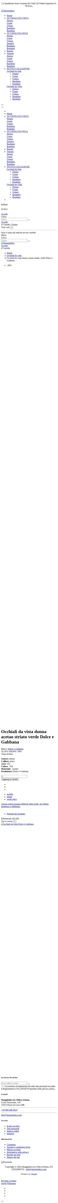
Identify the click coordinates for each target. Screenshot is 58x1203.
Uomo (9, 23)
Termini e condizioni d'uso (18, 1147)
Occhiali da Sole (14, 71)
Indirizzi (10, 1133)
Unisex (10, 25)
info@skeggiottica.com (11, 1115)
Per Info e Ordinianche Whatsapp (8, 1182)
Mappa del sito (13, 1157)
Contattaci (11, 1144)
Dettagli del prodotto (16, 814)
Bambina (11, 31)
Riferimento (6, 818)
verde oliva (12, 799)
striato (9, 796)
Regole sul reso (13, 1155)
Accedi (4, 214)
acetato (10, 794)
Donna (10, 20)
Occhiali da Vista (14, 86)
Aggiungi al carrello (10, 779)
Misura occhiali (13, 1149)
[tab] (29, 805)
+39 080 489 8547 (9, 1110)
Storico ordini (13, 1131)
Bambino (11, 28)
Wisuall (34, 1174)
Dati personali (13, 1128)
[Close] (2, 107)
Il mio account (13, 1126)
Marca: (4, 749)
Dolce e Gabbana (15, 749)
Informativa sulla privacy (18, 1152)
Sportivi (10, 43)
